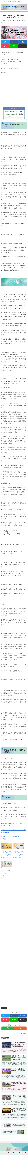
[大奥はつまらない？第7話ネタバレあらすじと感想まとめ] (6, 846)
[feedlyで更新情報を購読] (7, 1028)
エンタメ (5, 1008)
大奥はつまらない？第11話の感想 (14, 114)
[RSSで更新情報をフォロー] (20, 1028)
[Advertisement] (14, 90)
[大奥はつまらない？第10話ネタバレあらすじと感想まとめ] (6, 864)
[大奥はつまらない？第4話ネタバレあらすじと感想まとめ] (18, 846)
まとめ (8, 116)
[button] (22, 46)
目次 (11, 108)
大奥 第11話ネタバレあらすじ (14, 111)
